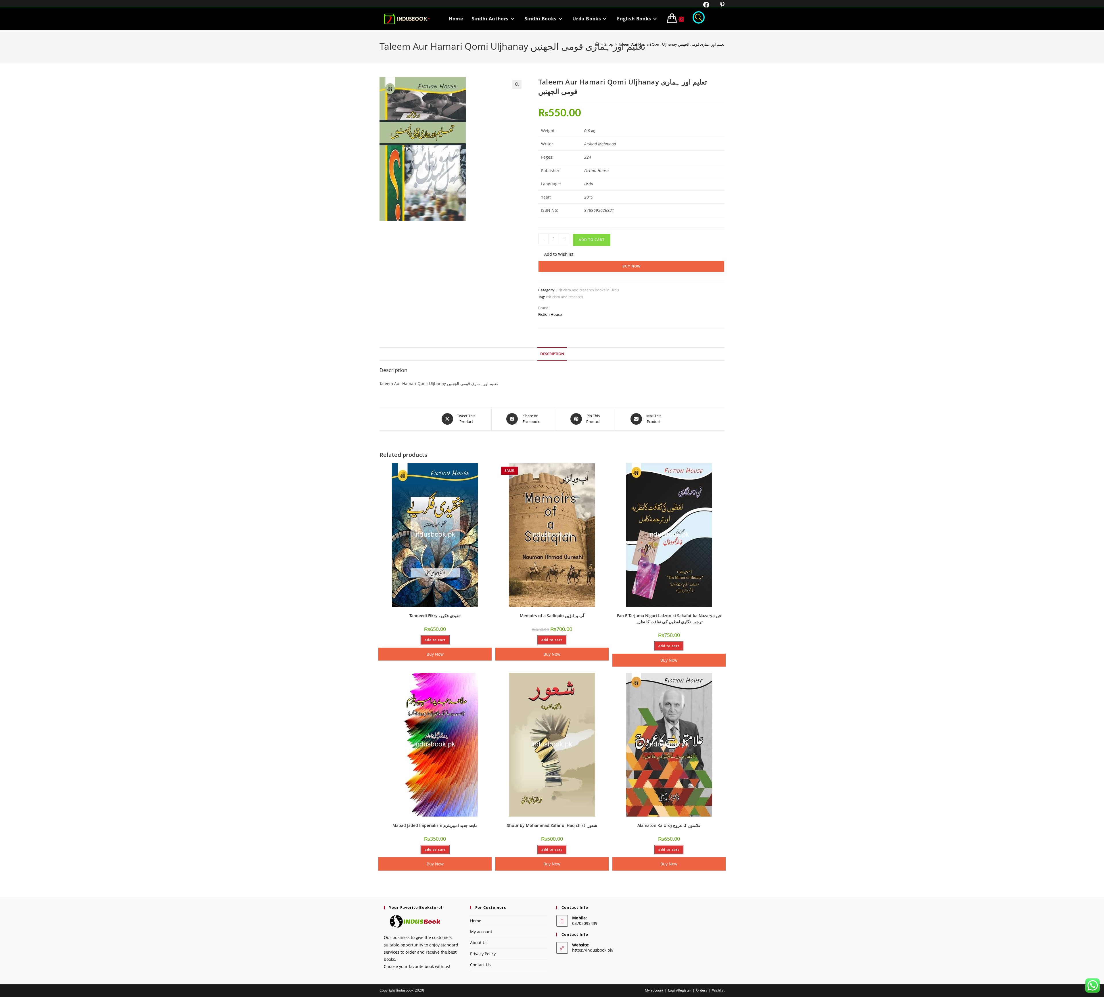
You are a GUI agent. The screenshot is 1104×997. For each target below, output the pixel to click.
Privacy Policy (483, 953)
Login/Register (679, 990)
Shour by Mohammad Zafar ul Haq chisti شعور (552, 825)
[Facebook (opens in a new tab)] (702, 5)
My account (481, 931)
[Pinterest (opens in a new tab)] (717, 5)
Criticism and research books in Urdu (587, 289)
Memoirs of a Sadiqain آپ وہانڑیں (552, 615)
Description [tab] (552, 353)
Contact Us (480, 964)
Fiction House (550, 314)
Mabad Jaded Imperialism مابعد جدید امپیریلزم (435, 825)
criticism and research (564, 296)
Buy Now (631, 266)
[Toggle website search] (698, 18)
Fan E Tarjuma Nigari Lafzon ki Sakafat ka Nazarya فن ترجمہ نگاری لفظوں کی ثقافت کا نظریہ (669, 618)
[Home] (597, 44)
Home (475, 920)
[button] (517, 84)
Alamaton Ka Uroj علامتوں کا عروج (669, 825)
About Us (479, 942)
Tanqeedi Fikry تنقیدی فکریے (435, 615)
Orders (701, 990)
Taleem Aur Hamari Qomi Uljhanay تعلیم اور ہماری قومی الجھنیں (671, 44)
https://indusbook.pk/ (593, 950)
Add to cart (592, 239)
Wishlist (718, 990)
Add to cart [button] (435, 639)
